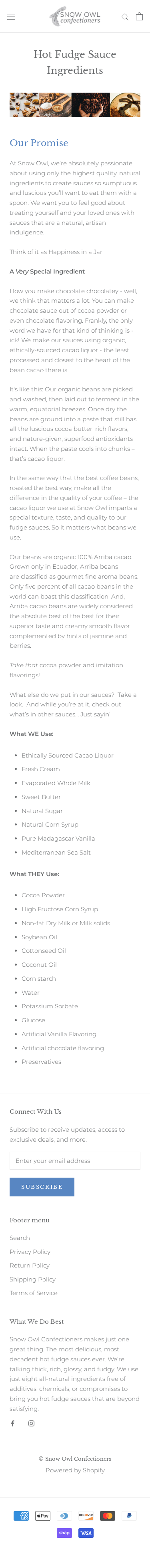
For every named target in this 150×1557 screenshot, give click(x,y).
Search (20, 1238)
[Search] (125, 16)
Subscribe (42, 1187)
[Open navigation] (11, 16)
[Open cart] (139, 16)
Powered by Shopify (75, 1470)
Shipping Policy (33, 1279)
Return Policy (30, 1265)
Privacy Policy (30, 1252)
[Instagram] (31, 1423)
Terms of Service (34, 1293)
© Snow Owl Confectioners (75, 1459)
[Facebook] (13, 1423)
